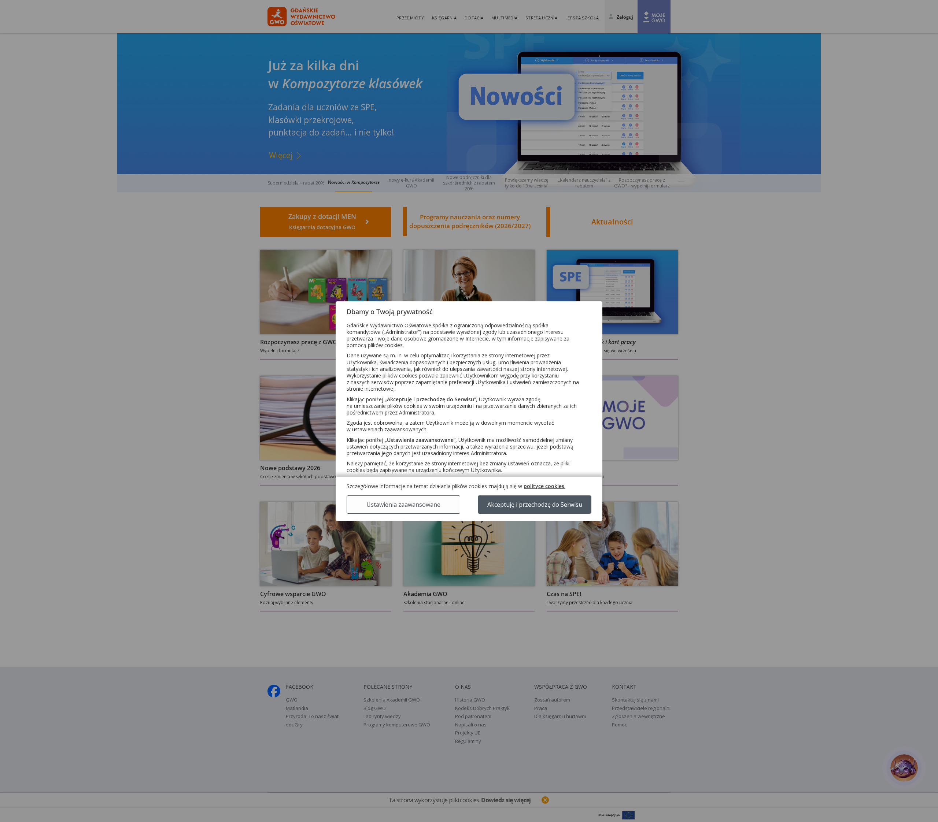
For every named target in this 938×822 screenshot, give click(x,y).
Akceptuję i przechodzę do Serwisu (534, 505)
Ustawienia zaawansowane (403, 505)
